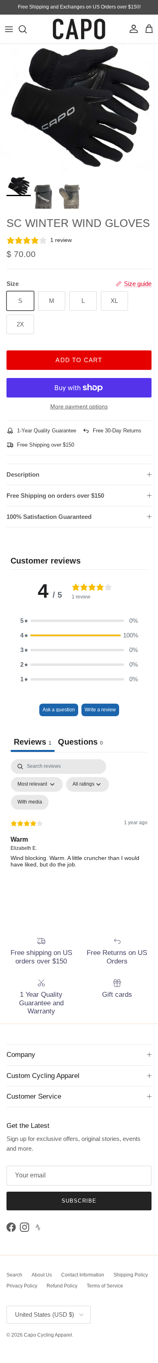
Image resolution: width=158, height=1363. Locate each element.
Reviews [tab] (32, 741)
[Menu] (9, 29)
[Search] (27, 29)
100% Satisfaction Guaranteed (49, 516)
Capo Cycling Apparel (48, 1335)
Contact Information (82, 1275)
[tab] (80, 743)
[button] (79, 621)
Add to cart (79, 359)
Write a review (100, 710)
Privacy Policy (21, 1286)
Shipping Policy (130, 1275)
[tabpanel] (79, 829)
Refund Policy (62, 1286)
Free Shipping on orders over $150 (55, 495)
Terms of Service (105, 1286)
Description (22, 474)
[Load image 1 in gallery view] (79, 108)
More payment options (79, 406)
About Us (42, 1275)
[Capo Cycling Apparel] (79, 29)
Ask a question (59, 710)
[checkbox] (30, 802)
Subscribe (79, 1201)
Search (14, 1275)
